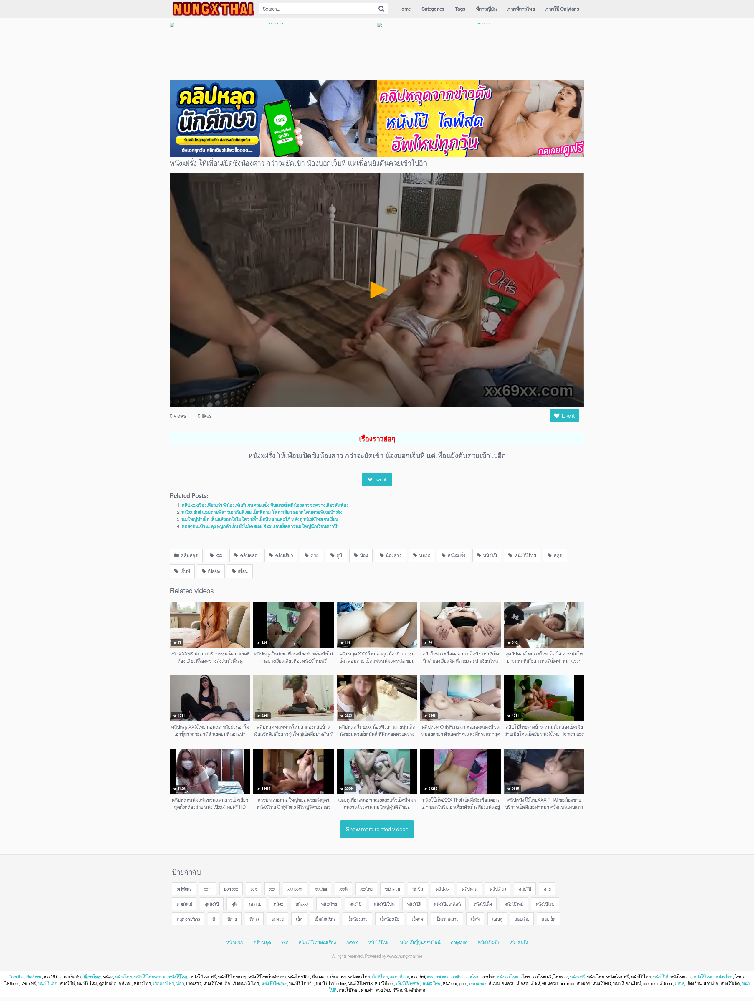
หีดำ (180, 983)
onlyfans (184, 889)
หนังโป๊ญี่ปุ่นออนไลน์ (420, 942)
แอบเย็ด (548, 919)
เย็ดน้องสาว (357, 919)
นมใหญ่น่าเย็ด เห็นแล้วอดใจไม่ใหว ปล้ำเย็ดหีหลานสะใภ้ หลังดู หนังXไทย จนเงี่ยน (259, 519)
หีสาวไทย (91, 976)
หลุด (557, 555)
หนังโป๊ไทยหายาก (150, 976)
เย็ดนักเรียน (325, 919)
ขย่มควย (392, 889)
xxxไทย (366, 889)
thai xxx (33, 976)
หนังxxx (301, 904)
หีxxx (404, 976)
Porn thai (16, 976)
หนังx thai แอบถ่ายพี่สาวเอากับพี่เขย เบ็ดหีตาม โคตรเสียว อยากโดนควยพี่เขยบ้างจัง (261, 511)
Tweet (379, 479)
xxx (218, 555)
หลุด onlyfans (188, 919)
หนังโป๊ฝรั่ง (488, 942)
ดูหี (338, 555)
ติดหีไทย (380, 976)
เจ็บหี (184, 571)
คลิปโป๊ (524, 889)
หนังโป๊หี (414, 904)
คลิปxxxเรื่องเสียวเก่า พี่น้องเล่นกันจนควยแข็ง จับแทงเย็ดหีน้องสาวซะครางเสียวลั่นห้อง (264, 504)
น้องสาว (393, 555)
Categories (432, 8)
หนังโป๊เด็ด (483, 904)
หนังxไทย (329, 904)
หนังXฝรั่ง (518, 942)
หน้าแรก (234, 942)
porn (208, 889)
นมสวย (255, 904)
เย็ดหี (475, 919)
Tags (460, 8)
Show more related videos (377, 829)
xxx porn (294, 889)
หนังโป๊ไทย (524, 555)
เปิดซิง (213, 571)
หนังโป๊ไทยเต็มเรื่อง (317, 942)
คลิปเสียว (283, 555)
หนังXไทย (431, 983)
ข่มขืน (417, 889)
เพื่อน (242, 571)
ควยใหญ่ (184, 904)
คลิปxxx (442, 889)
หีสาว (254, 919)
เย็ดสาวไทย (163, 983)
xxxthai (321, 889)
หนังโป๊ (489, 555)
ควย (314, 555)
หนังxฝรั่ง (456, 555)
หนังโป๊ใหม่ (513, 904)
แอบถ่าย (522, 919)
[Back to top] (738, 982)
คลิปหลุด (189, 555)
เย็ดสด (417, 919)
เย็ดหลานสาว (446, 919)
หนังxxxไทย (507, 976)
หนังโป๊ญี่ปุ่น (384, 904)
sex (254, 889)
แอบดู (497, 919)
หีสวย (232, 919)
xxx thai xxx (437, 976)
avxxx (352, 942)
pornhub (477, 983)
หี (213, 919)
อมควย (277, 919)
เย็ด (299, 919)
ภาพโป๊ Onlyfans (562, 8)
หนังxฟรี (577, 976)
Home (404, 8)
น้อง (363, 555)
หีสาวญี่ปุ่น (486, 8)
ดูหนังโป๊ (211, 904)
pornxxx (231, 889)
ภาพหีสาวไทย (521, 8)
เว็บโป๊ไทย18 (407, 983)
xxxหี (343, 889)
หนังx (424, 555)
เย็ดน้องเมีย (389, 919)
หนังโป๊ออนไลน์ (447, 904)
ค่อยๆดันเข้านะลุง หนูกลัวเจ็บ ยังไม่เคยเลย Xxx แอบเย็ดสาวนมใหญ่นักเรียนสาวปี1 (260, 526)
